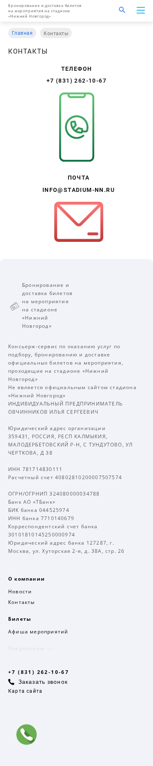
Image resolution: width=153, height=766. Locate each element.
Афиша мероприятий (38, 631)
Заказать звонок (43, 681)
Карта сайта (25, 691)
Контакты (21, 602)
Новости (20, 591)
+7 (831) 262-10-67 (76, 80)
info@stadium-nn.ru (78, 190)
